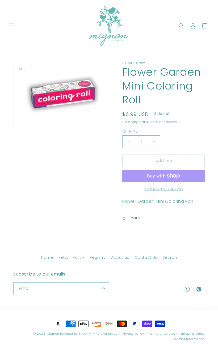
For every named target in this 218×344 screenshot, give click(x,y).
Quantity (129, 131)
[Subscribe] (103, 288)
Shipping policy (192, 333)
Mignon (53, 333)
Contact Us (146, 257)
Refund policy (106, 333)
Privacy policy (133, 333)
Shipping (130, 122)
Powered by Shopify (75, 333)
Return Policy (71, 257)
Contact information (189, 339)
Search (170, 257)
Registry (98, 257)
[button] (11, 26)
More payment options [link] (163, 188)
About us (120, 257)
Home (47, 257)
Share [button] (134, 218)
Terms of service (162, 333)
